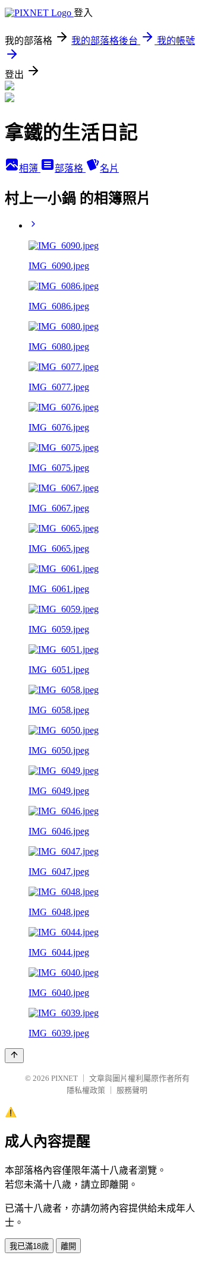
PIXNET (64, 1078)
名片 (109, 168)
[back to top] (14, 1055)
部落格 (70, 168)
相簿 (29, 168)
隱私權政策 (86, 1090)
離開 (68, 1246)
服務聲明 (132, 1090)
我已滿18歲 (29, 1246)
